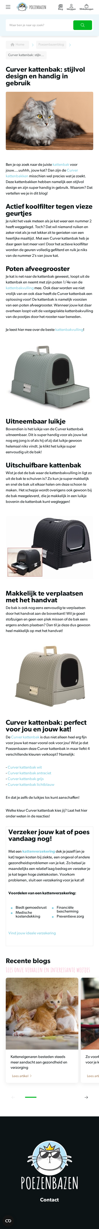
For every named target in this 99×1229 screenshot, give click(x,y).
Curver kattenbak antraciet (29, 773)
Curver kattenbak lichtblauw (31, 785)
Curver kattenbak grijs (26, 779)
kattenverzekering (38, 852)
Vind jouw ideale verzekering (32, 933)
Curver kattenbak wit (25, 768)
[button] (13, 1097)
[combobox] (49, 25)
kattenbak (61, 165)
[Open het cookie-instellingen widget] (8, 1221)
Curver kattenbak (25, 737)
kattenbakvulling (20, 288)
